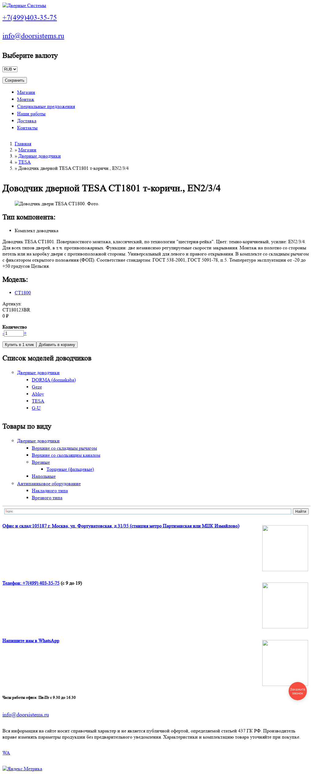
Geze (37, 387)
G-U (36, 408)
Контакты (27, 128)
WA (6, 753)
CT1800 (23, 293)
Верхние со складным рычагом (64, 448)
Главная (23, 144)
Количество (14, 327)
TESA (24, 162)
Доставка (26, 121)
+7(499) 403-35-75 (41, 583)
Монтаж (25, 99)
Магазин (26, 92)
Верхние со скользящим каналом (66, 455)
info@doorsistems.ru (33, 36)
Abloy (38, 394)
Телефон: (12, 583)
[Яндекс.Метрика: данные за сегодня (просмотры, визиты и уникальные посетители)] (22, 769)
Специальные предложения (46, 106)
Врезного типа (47, 498)
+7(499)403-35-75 (29, 17)
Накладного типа (50, 490)
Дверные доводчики (39, 156)
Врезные (41, 462)
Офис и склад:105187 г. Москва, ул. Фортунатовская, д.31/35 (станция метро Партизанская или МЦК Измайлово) (120, 526)
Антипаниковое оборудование (49, 483)
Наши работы (31, 114)
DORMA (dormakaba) (54, 380)
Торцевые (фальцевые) (70, 469)
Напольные (44, 476)
